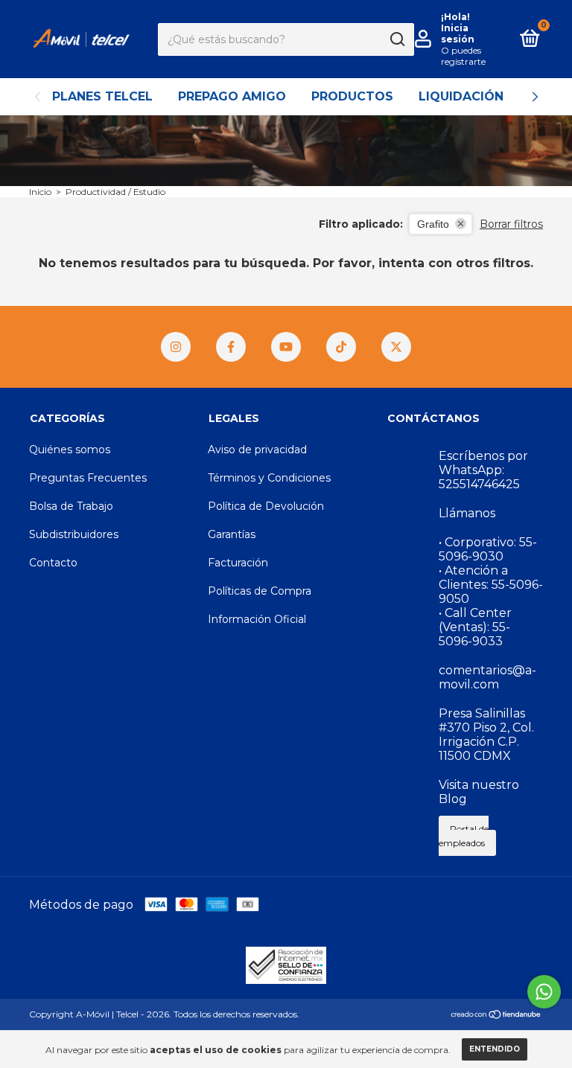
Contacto (53, 562)
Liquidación (461, 96)
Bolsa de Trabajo (71, 506)
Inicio (40, 191)
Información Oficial (257, 619)
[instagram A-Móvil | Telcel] (176, 347)
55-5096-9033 (474, 634)
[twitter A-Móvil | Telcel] (396, 347)
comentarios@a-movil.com (487, 677)
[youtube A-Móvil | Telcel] (286, 347)
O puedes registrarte (463, 56)
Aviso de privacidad (257, 449)
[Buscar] (396, 39)
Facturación (238, 562)
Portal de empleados (464, 835)
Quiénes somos (69, 449)
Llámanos (467, 513)
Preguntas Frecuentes (88, 478)
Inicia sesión (457, 33)
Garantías (231, 534)
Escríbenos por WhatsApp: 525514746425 (483, 470)
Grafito (433, 224)
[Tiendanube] (496, 1015)
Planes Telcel (102, 96)
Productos (352, 96)
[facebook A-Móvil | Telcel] (231, 347)
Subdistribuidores (73, 534)
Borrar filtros (511, 224)
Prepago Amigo (232, 96)
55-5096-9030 (488, 549)
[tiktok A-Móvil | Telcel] (341, 347)
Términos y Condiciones (269, 478)
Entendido (494, 1049)
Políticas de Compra (259, 591)
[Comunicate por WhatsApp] (544, 991)
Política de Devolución (266, 506)
